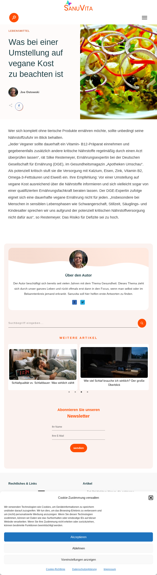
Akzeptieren (78, 537)
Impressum (110, 569)
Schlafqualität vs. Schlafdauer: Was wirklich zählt (43, 382)
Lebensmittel (19, 31)
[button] (151, 498)
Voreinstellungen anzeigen (78, 559)
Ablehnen (78, 548)
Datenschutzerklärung (84, 569)
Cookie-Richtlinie (55, 569)
